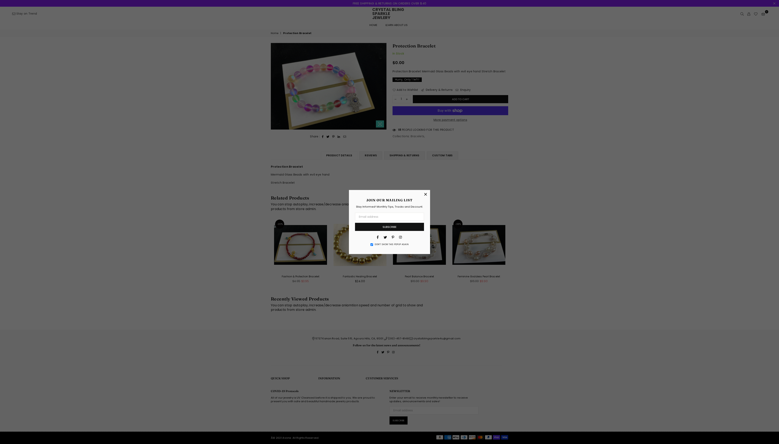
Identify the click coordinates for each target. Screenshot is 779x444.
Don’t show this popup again (392, 244)
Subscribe (390, 227)
